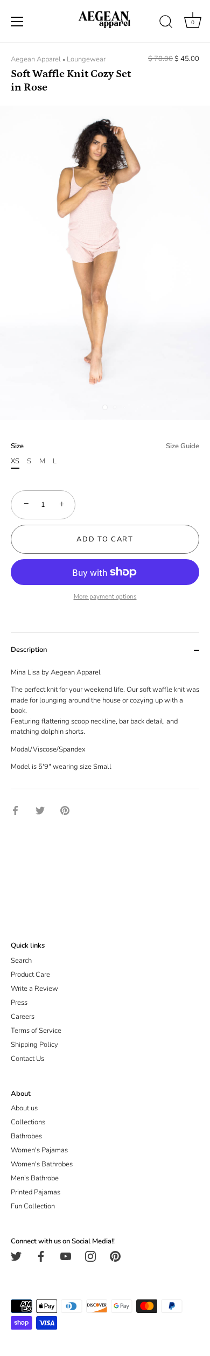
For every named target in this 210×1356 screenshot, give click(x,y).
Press (19, 1002)
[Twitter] (16, 1256)
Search (21, 960)
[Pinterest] (115, 1256)
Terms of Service (36, 1030)
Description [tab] (29, 650)
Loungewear (86, 59)
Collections (28, 1122)
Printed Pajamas (35, 1192)
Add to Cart (105, 539)
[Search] (166, 23)
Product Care (30, 974)
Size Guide (182, 446)
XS (15, 461)
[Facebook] (41, 1256)
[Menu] (17, 21)
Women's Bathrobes (42, 1164)
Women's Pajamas (39, 1150)
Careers (22, 1016)
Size (105, 446)
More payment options (105, 596)
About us (24, 1108)
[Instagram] (90, 1256)
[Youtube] (65, 1256)
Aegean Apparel (36, 59)
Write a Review (34, 988)
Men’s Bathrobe (35, 1178)
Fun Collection (33, 1206)
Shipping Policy (34, 1044)
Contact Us (27, 1058)
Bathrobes (26, 1136)
